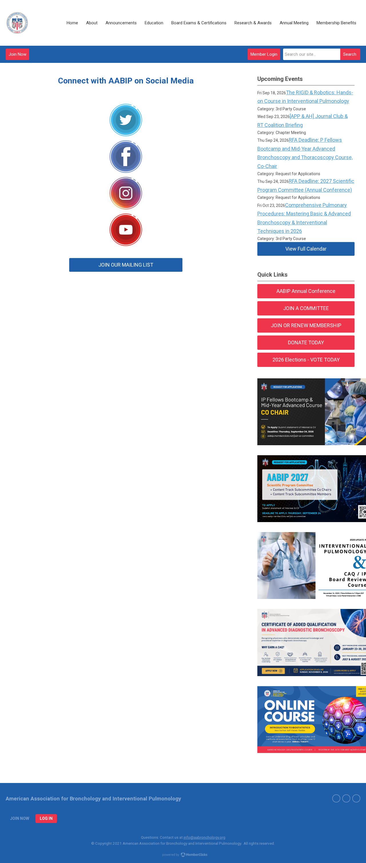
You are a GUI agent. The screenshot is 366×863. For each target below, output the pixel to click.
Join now (19, 818)
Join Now (17, 54)
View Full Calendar (306, 249)
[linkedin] (356, 798)
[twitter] (336, 798)
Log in (46, 818)
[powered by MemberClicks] (183, 855)
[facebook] (346, 798)
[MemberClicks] (17, 22)
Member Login (263, 54)
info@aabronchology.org (204, 837)
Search (349, 54)
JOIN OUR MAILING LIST (125, 265)
